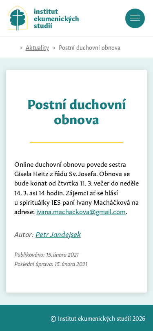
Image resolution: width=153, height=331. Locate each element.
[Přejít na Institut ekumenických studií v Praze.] (12, 47)
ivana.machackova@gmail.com (81, 210)
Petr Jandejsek (58, 233)
